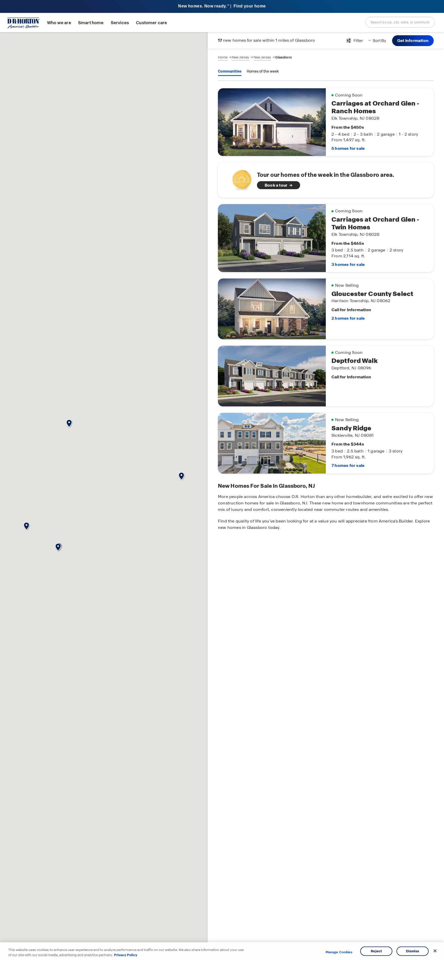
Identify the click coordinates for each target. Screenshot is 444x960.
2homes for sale (348, 318)
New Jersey (240, 57)
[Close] (435, 951)
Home (223, 57)
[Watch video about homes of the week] (239, 178)
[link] (326, 180)
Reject (376, 951)
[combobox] (400, 22)
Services (120, 22)
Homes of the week (263, 71)
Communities (230, 71)
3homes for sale (348, 264)
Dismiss (412, 951)
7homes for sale (347, 465)
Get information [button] (413, 40)
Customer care (151, 22)
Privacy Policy (125, 955)
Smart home (91, 22)
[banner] (222, 6)
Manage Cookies (339, 952)
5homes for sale (348, 148)
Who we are (59, 22)
